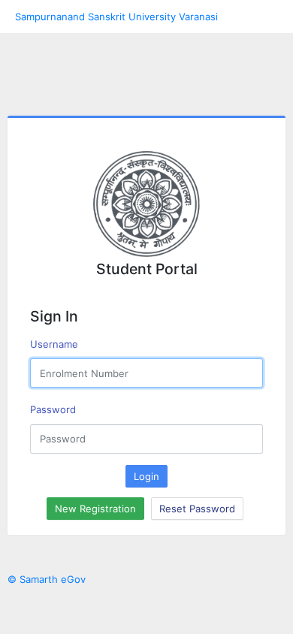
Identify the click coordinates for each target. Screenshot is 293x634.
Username (54, 344)
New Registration (95, 509)
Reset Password (197, 509)
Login (146, 476)
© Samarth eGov (47, 579)
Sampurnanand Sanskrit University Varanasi (116, 17)
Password (53, 409)
